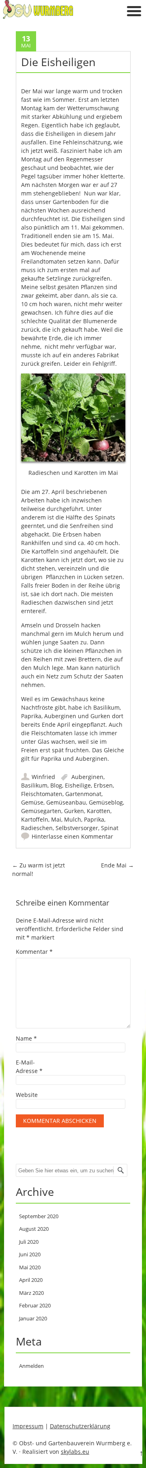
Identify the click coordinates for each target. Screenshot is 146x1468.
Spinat (109, 828)
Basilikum (34, 785)
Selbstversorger (77, 828)
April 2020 (31, 1279)
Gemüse (32, 802)
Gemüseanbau (66, 802)
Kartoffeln (34, 819)
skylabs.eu (75, 1451)
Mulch (72, 819)
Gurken (74, 811)
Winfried (43, 777)
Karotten (98, 811)
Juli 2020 (29, 1241)
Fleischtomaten (41, 794)
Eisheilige (78, 785)
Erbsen (103, 785)
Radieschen (37, 828)
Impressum (28, 1426)
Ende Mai (117, 865)
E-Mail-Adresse (29, 1066)
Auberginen (87, 777)
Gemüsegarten (41, 811)
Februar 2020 (35, 1305)
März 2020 (31, 1292)
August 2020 (34, 1228)
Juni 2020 (30, 1254)
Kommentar (34, 951)
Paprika (94, 819)
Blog (56, 785)
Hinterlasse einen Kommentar (72, 836)
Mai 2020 (30, 1267)
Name (26, 1038)
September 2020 (38, 1216)
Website (27, 1095)
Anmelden (31, 1365)
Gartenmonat (83, 794)
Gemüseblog (106, 802)
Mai (56, 819)
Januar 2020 (33, 1318)
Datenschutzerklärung (80, 1426)
